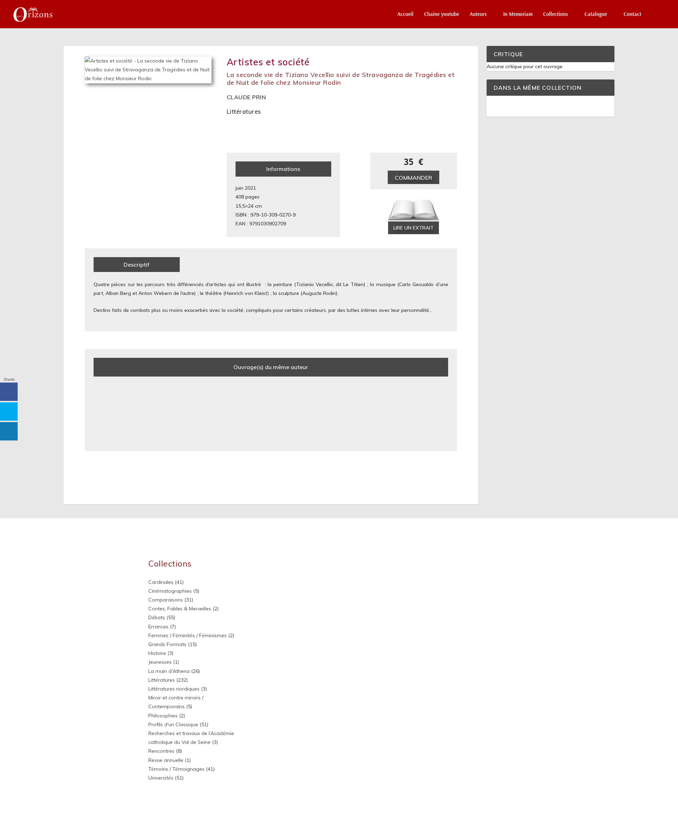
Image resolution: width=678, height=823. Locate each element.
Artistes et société (268, 62)
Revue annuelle (165, 760)
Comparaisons (165, 600)
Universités (160, 778)
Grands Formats (167, 644)
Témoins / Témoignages (176, 769)
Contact (632, 14)
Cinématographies (170, 591)
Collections (555, 14)
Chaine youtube (441, 14)
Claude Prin (246, 97)
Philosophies (163, 715)
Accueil (405, 14)
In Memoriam (518, 14)
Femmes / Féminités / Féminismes (187, 635)
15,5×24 (245, 206)
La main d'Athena (169, 671)
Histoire (157, 653)
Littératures (244, 111)
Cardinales (160, 582)
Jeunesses (160, 662)
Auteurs (478, 14)
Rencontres (161, 751)
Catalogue (595, 14)
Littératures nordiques (174, 689)
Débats (156, 617)
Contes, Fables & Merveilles (179, 608)
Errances (158, 626)
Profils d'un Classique (173, 724)
